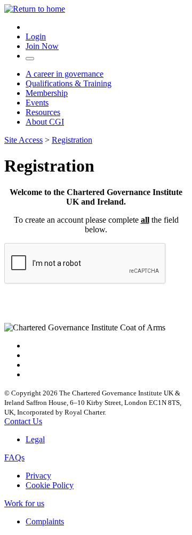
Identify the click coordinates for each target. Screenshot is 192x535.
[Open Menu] (30, 58)
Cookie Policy (50, 485)
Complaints (45, 521)
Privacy (38, 475)
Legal (35, 439)
